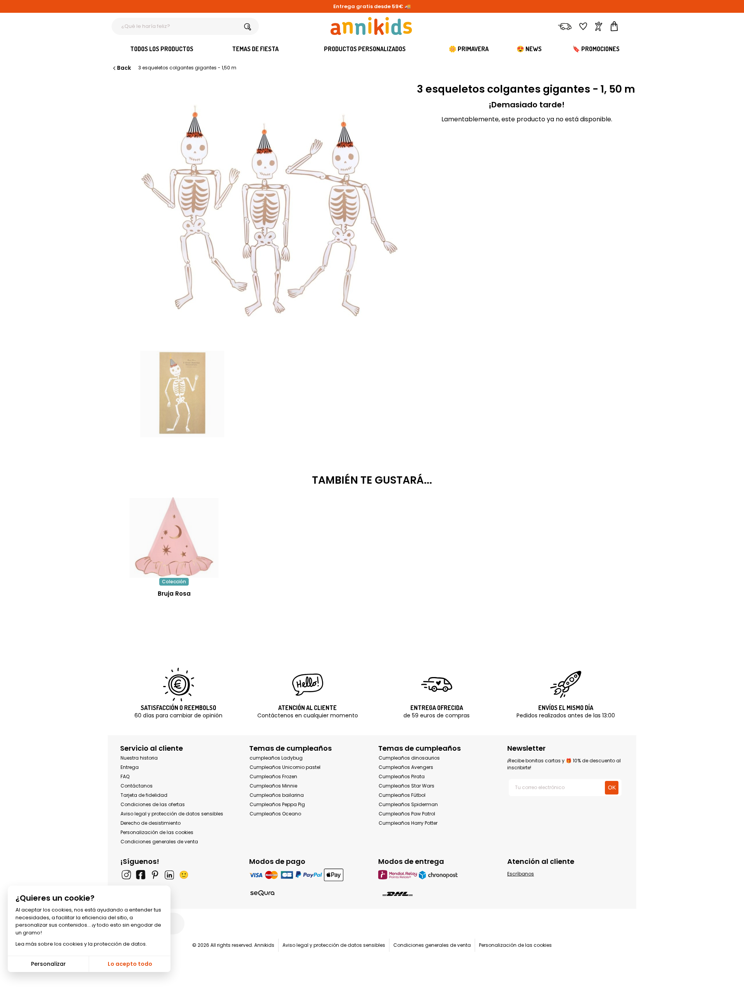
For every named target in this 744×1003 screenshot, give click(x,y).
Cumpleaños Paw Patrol (407, 813)
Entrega (130, 767)
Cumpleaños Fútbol (402, 795)
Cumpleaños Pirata (402, 776)
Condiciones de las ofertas (153, 804)
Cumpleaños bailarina (277, 795)
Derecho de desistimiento (151, 823)
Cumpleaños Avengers (406, 767)
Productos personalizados (365, 49)
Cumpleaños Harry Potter (408, 823)
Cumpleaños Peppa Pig (277, 804)
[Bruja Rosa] (174, 573)
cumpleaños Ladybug (276, 758)
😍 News (529, 49)
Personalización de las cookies (157, 832)
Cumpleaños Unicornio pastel (285, 767)
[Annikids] (371, 26)
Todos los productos (161, 49)
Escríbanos (520, 873)
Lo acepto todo (130, 964)
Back (124, 68)
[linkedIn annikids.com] (169, 875)
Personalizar (48, 964)
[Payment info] (307, 874)
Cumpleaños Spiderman (408, 804)
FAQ (125, 776)
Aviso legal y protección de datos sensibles (172, 813)
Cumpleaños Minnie (273, 785)
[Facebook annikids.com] (140, 875)
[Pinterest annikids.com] (155, 875)
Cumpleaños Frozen (273, 776)
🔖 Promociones (596, 49)
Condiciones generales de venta (159, 841)
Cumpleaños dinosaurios (409, 758)
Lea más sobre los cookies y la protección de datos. (81, 944)
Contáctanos (137, 785)
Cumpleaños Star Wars (406, 785)
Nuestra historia (139, 758)
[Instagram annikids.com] (126, 875)
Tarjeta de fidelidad (144, 795)
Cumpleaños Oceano (275, 813)
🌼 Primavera (469, 49)
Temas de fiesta (255, 49)
